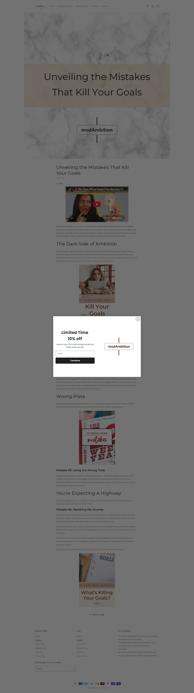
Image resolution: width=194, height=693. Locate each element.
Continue (75, 360)
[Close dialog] (138, 319)
